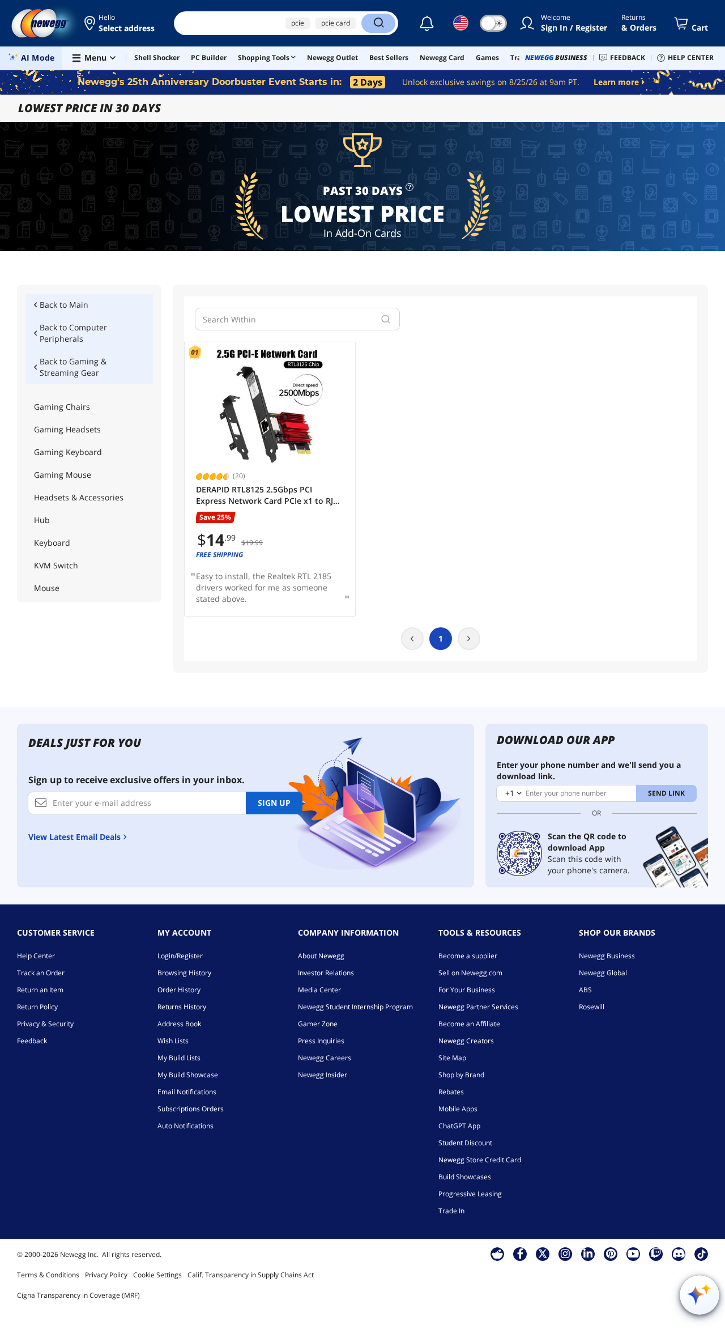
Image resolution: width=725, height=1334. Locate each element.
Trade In (451, 1211)
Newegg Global (603, 973)
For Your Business (466, 990)
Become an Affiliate (469, 1024)
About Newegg (321, 956)
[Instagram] (565, 1253)
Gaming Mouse (62, 474)
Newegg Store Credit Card (479, 1160)
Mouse (46, 588)
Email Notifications (186, 1092)
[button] (120, 23)
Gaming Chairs (62, 406)
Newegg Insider (322, 1075)
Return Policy (37, 1007)
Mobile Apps (457, 1109)
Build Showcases (464, 1177)
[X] (543, 1253)
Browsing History (184, 973)
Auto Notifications (185, 1126)
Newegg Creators (466, 1041)
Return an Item (40, 990)
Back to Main (64, 304)
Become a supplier (467, 956)
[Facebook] (520, 1253)
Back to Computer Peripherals (73, 333)
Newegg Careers (324, 1058)
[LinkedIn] (587, 1253)
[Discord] (678, 1253)
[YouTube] (633, 1253)
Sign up (274, 802)
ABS (585, 990)
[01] (270, 406)
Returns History (181, 1007)
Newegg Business (607, 956)
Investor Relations (326, 973)
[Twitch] (656, 1253)
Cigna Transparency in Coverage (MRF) (78, 1295)
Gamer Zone (318, 1024)
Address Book (179, 1024)
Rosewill (591, 1007)
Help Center (36, 956)
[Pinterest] (611, 1253)
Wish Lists (173, 1041)
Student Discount (465, 1143)
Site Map (452, 1058)
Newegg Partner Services (478, 1007)
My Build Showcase (187, 1075)
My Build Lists (179, 1058)
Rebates (451, 1092)
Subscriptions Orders (190, 1109)
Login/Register (180, 956)
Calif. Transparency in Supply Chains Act (250, 1275)
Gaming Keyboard (68, 452)
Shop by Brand (461, 1075)
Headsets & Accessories (78, 497)
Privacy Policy (106, 1275)
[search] (385, 319)
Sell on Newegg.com (470, 973)
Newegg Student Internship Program (355, 1007)
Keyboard (52, 542)
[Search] (378, 23)
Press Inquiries (321, 1041)
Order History (179, 990)
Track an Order (41, 973)
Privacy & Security (45, 1024)
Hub (42, 520)
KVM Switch (56, 565)
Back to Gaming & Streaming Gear (73, 367)
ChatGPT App (459, 1126)
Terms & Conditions (48, 1275)
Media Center (319, 990)
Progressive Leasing (470, 1194)
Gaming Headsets (67, 429)
